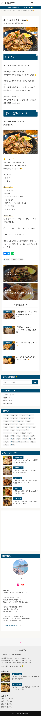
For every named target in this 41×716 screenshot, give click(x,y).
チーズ (6, 430)
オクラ (12, 427)
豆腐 (25, 439)
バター (20, 430)
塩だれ (6, 436)
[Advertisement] (20, 530)
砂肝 (13, 439)
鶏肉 (13, 445)
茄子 (19, 439)
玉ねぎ (26, 436)
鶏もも (6, 445)
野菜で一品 (19, 23)
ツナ (13, 430)
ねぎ (14, 421)
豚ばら (14, 442)
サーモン (32, 427)
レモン (16, 433)
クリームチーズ (22, 427)
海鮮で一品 (6, 400)
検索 (35, 382)
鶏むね (33, 442)
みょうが (7, 424)
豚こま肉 (32, 439)
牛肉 (19, 436)
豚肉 (21, 259)
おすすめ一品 (7, 395)
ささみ (6, 418)
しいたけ (14, 418)
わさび (22, 424)
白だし (6, 439)
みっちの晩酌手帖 (8, 3)
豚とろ (15, 259)
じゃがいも (23, 418)
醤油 (26, 442)
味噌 (30, 433)
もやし (7, 259)
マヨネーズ (8, 433)
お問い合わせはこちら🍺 (13, 625)
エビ (6, 427)
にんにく (7, 421)
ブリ (26, 430)
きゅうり (14, 415)
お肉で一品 (10, 23)
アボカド (30, 424)
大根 (13, 436)
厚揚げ (23, 433)
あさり (6, 415)
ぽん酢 (28, 421)
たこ (31, 418)
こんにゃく (23, 415)
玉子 (32, 436)
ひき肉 (21, 421)
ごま (31, 415)
